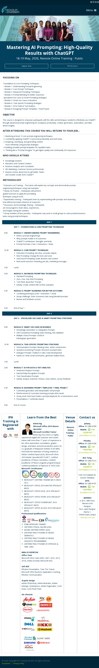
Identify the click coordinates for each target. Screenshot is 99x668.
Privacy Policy (18, 663)
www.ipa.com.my (87, 517)
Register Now (26, 66)
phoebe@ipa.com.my (87, 452)
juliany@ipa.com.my (87, 435)
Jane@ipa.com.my (87, 492)
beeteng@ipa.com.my (87, 469)
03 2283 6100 (90, 443)
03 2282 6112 (90, 460)
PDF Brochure (72, 66)
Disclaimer (6, 663)
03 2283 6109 (90, 426)
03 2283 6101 (90, 483)
